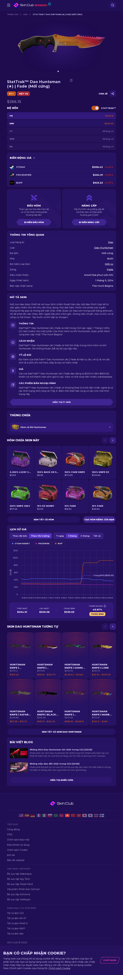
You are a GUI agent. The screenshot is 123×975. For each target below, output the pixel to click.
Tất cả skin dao (15, 933)
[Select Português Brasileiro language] (56, 815)
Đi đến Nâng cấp (89, 222)
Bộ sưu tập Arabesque (19, 873)
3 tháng (85, 536)
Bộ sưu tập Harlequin (19, 899)
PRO (9, 834)
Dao (25, 14)
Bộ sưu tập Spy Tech (18, 879)
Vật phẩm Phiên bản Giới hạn (23, 889)
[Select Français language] (38, 815)
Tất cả (97, 536)
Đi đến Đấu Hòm (34, 222)
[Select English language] (21, 815)
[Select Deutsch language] (33, 815)
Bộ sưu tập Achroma (18, 894)
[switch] (95, 108)
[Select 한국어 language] (90, 815)
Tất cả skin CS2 (15, 913)
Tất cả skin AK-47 (16, 918)
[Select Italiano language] (44, 815)
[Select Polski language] (50, 815)
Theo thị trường (40, 536)
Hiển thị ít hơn (61, 402)
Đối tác (11, 855)
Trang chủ (12, 14)
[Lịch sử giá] (34, 157)
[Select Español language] (27, 815)
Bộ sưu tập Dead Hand (20, 884)
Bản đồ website (16, 860)
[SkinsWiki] (32, 5)
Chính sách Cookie (17, 849)
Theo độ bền (19, 536)
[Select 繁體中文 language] (79, 815)
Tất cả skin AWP (16, 928)
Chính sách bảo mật (18, 839)
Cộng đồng (13, 829)
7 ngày (60, 536)
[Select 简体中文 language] (73, 815)
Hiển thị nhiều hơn (61, 780)
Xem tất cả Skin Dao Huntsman (61, 731)
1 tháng (72, 536)
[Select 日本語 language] (84, 815)
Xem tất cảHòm (44, 519)
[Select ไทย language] (96, 815)
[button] (20, 655)
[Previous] (105, 440)
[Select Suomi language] (102, 815)
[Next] (113, 440)
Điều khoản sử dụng (18, 844)
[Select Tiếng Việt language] (67, 815)
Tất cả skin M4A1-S (17, 923)
